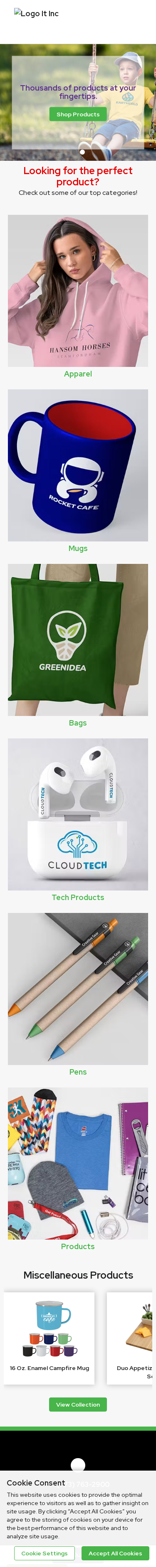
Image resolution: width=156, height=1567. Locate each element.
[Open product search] (116, 21)
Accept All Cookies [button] (115, 1553)
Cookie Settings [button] (44, 1553)
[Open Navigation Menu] (133, 21)
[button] (74, 152)
